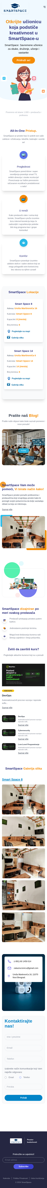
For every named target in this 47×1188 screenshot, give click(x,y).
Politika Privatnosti (20, 1178)
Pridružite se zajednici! (23, 1154)
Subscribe (23, 1166)
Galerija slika (17, 338)
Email (11, 1077)
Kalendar (6, 1178)
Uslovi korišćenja (37, 1178)
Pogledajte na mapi (21, 331)
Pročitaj (23, 450)
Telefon (26, 1077)
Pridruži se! (23, 60)
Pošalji (23, 1098)
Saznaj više (7, 509)
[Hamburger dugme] (44, 6)
